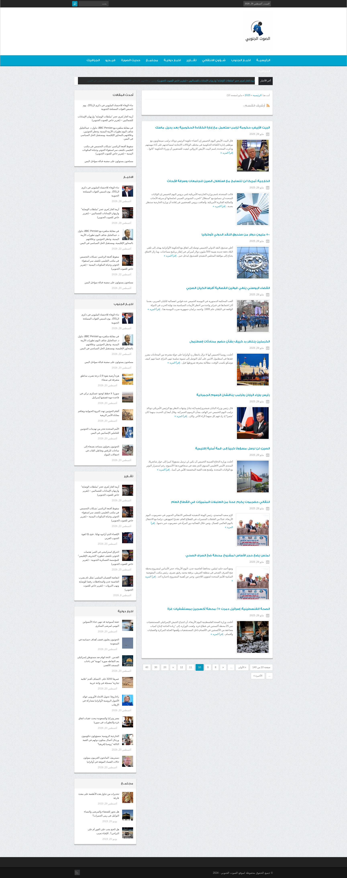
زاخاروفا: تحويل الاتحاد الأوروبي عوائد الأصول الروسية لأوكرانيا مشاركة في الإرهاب (101, 700)
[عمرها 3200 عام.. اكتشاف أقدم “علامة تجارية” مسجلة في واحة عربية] (127, 682)
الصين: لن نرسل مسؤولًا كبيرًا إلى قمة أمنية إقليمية (232, 448)
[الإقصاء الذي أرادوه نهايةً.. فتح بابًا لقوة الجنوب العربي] (127, 537)
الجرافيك (93, 60)
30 (155, 667)
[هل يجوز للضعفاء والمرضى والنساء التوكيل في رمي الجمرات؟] (127, 815)
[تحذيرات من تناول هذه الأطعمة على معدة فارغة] (127, 797)
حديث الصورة (130, 60)
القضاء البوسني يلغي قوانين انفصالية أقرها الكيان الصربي (228, 288)
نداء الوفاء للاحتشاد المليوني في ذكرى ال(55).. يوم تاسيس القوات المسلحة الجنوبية (100, 191)
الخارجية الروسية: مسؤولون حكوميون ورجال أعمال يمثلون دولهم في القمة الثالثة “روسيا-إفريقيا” (100, 740)
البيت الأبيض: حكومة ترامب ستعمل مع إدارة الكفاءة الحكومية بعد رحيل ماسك (212, 127)
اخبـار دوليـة (172, 60)
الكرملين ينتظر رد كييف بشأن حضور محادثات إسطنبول (229, 341)
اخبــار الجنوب (241, 60)
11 (190, 667)
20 (164, 667)
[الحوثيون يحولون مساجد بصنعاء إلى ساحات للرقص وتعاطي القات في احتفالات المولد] (127, 450)
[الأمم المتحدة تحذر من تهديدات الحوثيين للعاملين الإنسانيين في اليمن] (127, 432)
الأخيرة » (257, 675)
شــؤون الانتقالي (214, 60)
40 (146, 667)
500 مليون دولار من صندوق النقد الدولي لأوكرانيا (236, 234)
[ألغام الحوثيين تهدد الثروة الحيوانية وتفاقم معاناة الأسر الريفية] (127, 414)
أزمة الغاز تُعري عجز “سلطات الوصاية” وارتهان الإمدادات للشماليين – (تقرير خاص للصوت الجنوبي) (100, 213)
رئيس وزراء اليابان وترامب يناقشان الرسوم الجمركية (233, 395)
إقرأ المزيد (226, 152)
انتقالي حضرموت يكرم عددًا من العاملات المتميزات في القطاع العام (220, 502)
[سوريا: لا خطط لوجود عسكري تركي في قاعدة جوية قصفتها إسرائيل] (127, 397)
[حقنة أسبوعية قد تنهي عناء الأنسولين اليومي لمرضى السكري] (127, 625)
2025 (247, 95)
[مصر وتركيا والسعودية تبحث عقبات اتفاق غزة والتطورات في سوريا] (127, 721)
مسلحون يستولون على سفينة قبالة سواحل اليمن (109, 161)
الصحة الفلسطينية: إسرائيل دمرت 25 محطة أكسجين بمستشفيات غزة (218, 609)
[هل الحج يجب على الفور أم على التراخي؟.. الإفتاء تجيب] (127, 832)
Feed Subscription (268, 105)
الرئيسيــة (263, 60)
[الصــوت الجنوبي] (258, 48)
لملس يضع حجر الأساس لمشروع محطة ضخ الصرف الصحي (228, 555)
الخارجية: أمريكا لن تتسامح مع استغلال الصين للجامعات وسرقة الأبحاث (218, 181)
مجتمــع (152, 60)
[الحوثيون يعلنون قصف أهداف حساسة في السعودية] (127, 643)
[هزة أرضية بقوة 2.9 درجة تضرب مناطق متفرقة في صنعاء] (127, 379)
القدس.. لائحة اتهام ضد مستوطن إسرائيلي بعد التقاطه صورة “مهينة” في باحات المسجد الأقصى (98, 661)
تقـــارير (191, 60)
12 (181, 667)
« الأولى (242, 667)
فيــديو (110, 60)
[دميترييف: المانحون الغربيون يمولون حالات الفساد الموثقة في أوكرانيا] (127, 761)
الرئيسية (257, 95)
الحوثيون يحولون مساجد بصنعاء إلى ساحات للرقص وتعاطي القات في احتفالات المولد (101, 450)
